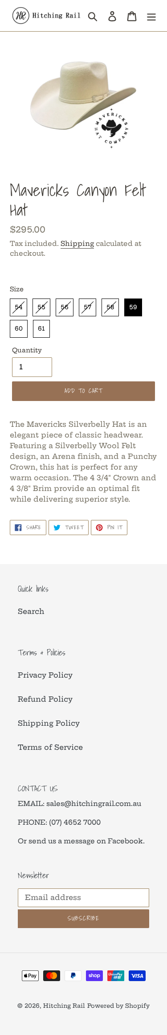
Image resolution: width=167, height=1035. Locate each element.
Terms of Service (50, 747)
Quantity (27, 350)
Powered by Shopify (118, 1005)
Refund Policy (45, 699)
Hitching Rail (64, 1005)
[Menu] (151, 15)
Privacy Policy (45, 675)
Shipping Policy (49, 723)
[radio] (18, 307)
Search (31, 611)
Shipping (77, 243)
